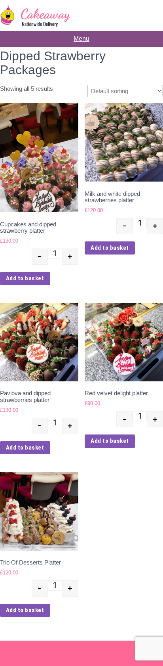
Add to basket (25, 278)
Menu (81, 38)
